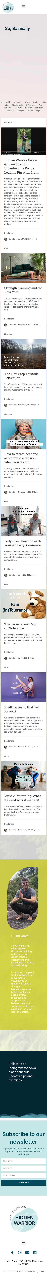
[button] (23, 6)
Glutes (6, 667)
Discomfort (8, 334)
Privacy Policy (38, 1271)
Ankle (6, 501)
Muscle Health (9, 122)
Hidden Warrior (33, 181)
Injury (6, 248)
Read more (9, 233)
